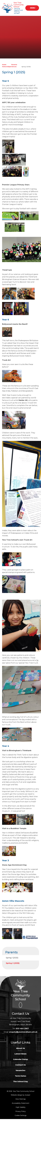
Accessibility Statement (20, 1103)
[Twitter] (20, 1005)
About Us (20, 1048)
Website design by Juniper (20, 1095)
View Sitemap (20, 1099)
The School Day (20, 1081)
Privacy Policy (20, 1111)
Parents (14, 64)
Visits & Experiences (9, 66)
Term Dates (20, 1076)
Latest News (20, 1054)
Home (4, 64)
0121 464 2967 (22, 1029)
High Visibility (20, 1107)
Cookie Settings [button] (20, 1115)
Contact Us (20, 1065)
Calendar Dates (20, 1059)
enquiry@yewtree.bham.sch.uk (23, 1032)
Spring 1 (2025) (26, 66)
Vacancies (20, 1070)
